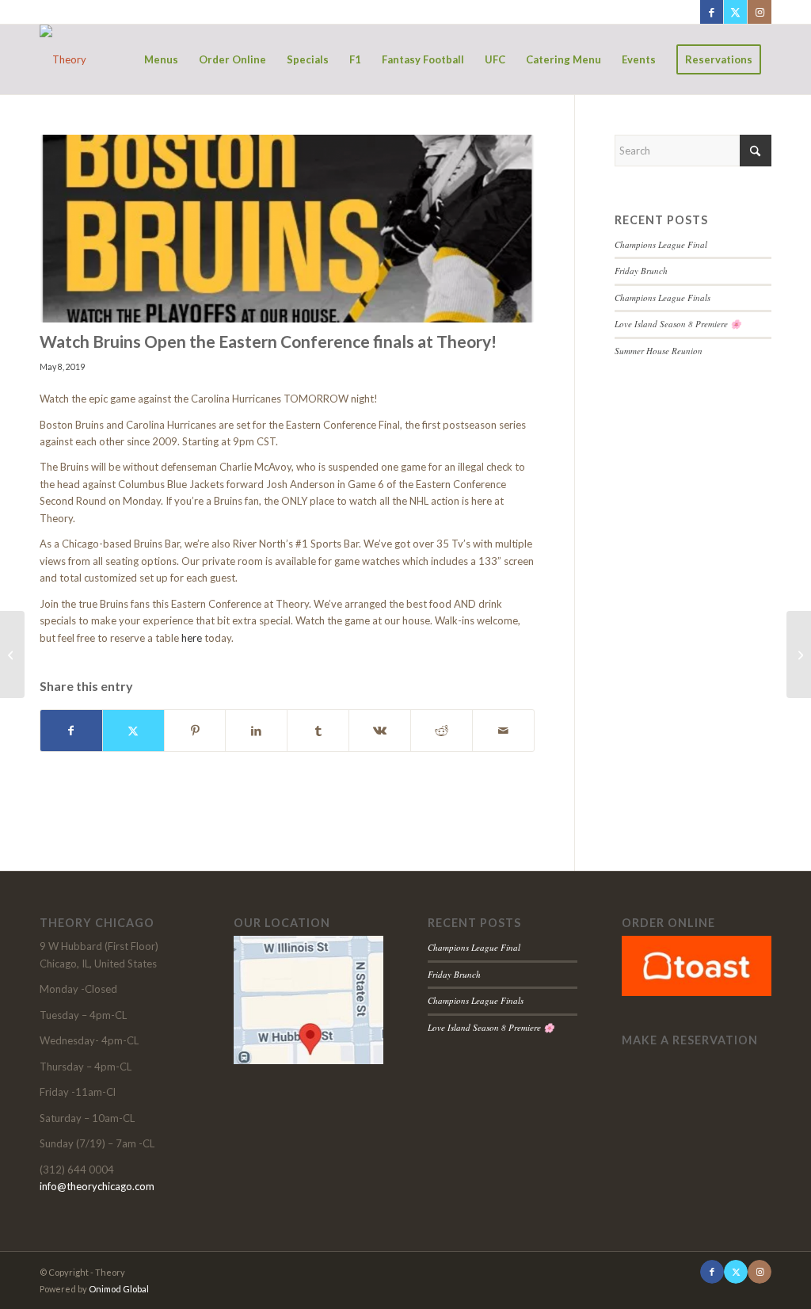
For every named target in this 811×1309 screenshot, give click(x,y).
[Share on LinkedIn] (256, 730)
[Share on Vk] (379, 730)
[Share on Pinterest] (195, 730)
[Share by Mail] (503, 730)
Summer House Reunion (658, 351)
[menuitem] (161, 59)
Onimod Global (119, 1289)
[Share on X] (133, 730)
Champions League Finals (662, 297)
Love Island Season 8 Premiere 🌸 (678, 324)
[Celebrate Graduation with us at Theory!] (12, 654)
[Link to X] (735, 12)
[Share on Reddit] (441, 730)
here (192, 638)
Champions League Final (661, 244)
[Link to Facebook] (711, 12)
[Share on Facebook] (71, 730)
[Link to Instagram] (759, 12)
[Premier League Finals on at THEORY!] (798, 654)
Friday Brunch (641, 271)
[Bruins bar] (287, 228)
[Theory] (63, 59)
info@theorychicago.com (97, 1186)
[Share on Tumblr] (317, 730)
